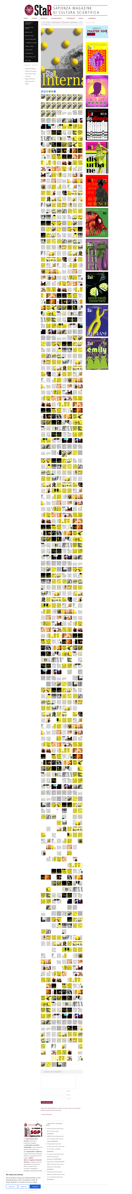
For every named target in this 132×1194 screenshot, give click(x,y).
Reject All (23, 1186)
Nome (69, 1091)
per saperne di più (30, 57)
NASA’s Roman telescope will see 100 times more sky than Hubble (55, 1138)
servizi (81, 18)
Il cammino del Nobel (31, 42)
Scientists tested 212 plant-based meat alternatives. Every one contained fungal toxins (56, 1174)
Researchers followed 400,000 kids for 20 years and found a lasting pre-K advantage (55, 1164)
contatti (34, 18)
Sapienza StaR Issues (29, 28)
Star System (28, 50)
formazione (71, 18)
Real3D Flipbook (56, 22)
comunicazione (56, 18)
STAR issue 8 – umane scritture (69, 22)
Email (68, 1095)
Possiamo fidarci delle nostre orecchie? (31, 73)
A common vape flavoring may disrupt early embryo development (55, 1156)
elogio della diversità (29, 23)
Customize (12, 1186)
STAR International (30, 39)
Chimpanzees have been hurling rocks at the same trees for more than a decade (56, 1146)
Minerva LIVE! (28, 32)
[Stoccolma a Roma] (66, 10)
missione (44, 18)
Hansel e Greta (29, 46)
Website (69, 1098)
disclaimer (92, 18)
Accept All (35, 1186)
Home (26, 18)
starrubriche (29, 53)
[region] (23, 1181)
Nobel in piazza (29, 35)
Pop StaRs (28, 60)
